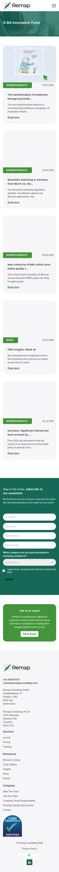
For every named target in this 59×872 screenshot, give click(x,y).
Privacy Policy (29, 848)
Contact (7, 810)
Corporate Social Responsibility (19, 801)
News (6, 774)
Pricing (6, 742)
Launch (7, 737)
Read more (13, 117)
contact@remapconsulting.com (20, 683)
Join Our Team (10, 796)
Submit (9, 579)
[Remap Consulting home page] (16, 5)
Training (7, 747)
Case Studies (10, 764)
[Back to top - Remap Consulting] (51, 867)
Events (6, 778)
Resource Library (11, 760)
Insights (7, 769)
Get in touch (29, 634)
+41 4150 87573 (11, 679)
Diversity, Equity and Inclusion (18, 805)
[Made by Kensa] (29, 854)
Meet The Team (11, 791)
